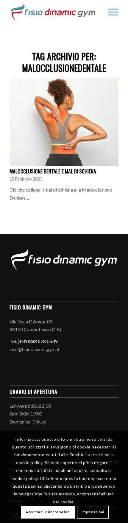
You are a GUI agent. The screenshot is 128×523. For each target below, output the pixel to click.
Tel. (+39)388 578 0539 (33, 341)
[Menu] (110, 12)
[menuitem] (110, 12)
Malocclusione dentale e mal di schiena (53, 171)
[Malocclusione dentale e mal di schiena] (64, 122)
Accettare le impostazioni (48, 512)
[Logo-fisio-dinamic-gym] (53, 12)
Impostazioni (93, 512)
